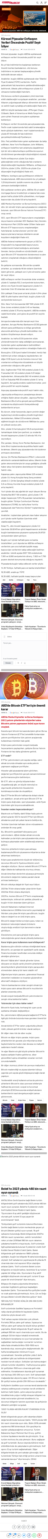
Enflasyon (20, 580)
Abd (4, 580)
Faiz (28, 580)
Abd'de (11, 580)
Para (34, 580)
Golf (18, 1464)
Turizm (33, 1464)
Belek (4, 1464)
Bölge (12, 1464)
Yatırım (39, 1100)
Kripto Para (22, 1100)
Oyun (25, 1464)
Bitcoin (5, 1100)
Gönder (8, 663)
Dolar (12, 1100)
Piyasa (31, 1100)
